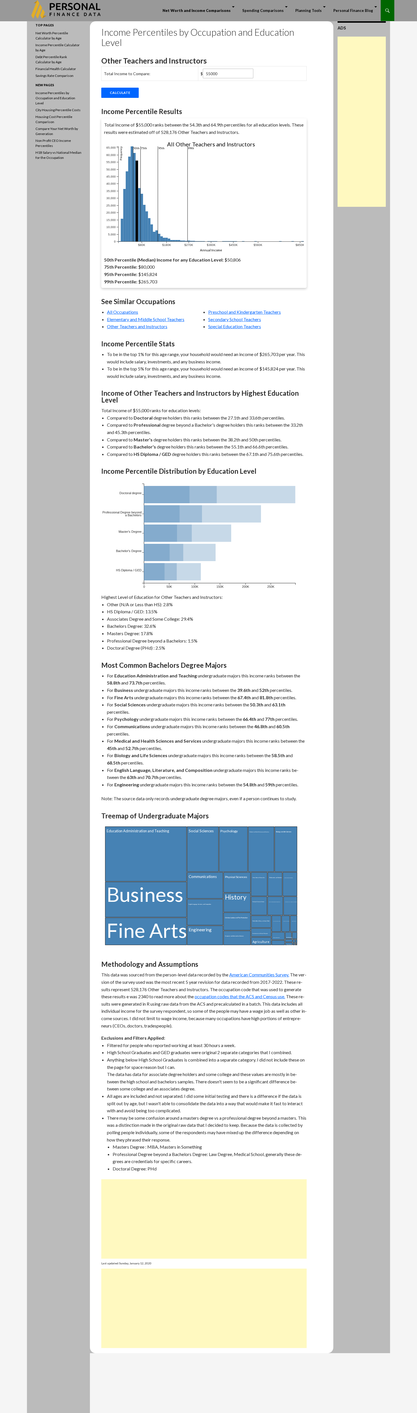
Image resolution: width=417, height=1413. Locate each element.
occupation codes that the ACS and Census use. (240, 996)
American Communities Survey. (259, 974)
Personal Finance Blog (353, 10)
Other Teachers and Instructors (137, 326)
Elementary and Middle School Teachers (145, 319)
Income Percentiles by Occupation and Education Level (55, 98)
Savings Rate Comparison (54, 75)
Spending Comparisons (263, 10)
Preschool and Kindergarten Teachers (244, 312)
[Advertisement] (204, 1219)
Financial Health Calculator (55, 69)
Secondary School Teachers (234, 319)
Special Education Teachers (234, 326)
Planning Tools (308, 10)
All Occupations (122, 312)
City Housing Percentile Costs (58, 110)
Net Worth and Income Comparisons (197, 10)
